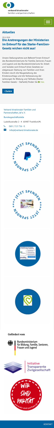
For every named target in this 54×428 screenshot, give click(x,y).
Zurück (8, 91)
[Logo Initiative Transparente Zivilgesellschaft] (27, 367)
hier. (42, 82)
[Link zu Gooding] (27, 252)
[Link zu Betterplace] (27, 300)
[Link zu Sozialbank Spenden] (27, 204)
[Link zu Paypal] (27, 157)
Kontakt (48, 424)
